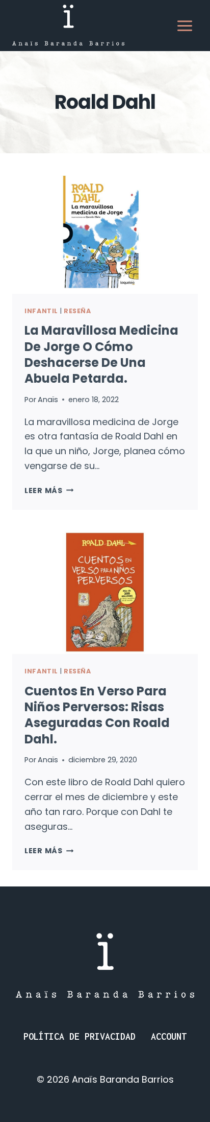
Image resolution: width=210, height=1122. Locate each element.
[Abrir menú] (184, 25)
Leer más (48, 490)
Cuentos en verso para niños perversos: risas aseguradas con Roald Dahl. (97, 715)
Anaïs (48, 399)
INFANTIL (41, 311)
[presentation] (105, 232)
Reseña (77, 311)
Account (169, 1036)
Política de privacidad (79, 1036)
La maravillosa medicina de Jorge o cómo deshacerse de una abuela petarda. (101, 354)
